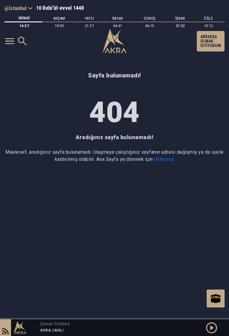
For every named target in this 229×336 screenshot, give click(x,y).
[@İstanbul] (18, 8)
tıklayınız (164, 159)
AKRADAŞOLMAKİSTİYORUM (210, 41)
